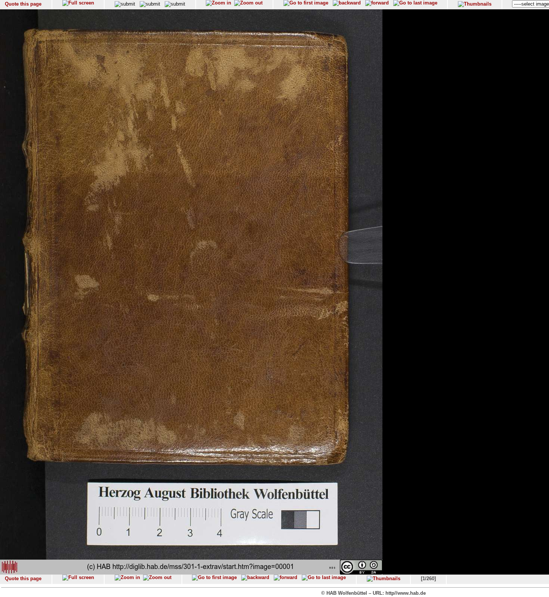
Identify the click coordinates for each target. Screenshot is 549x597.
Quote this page (23, 4)
